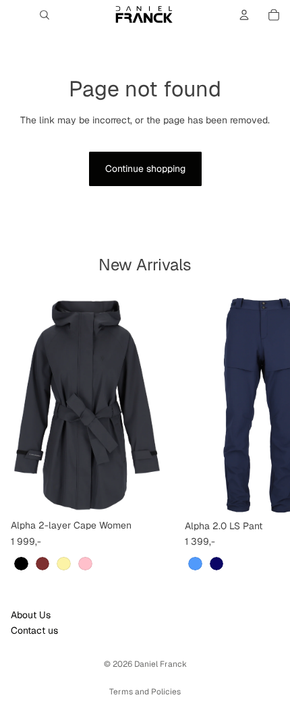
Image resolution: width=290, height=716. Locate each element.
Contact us (34, 630)
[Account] (244, 15)
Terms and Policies (145, 691)
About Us (31, 615)
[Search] (44, 15)
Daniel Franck (160, 664)
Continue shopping (145, 168)
